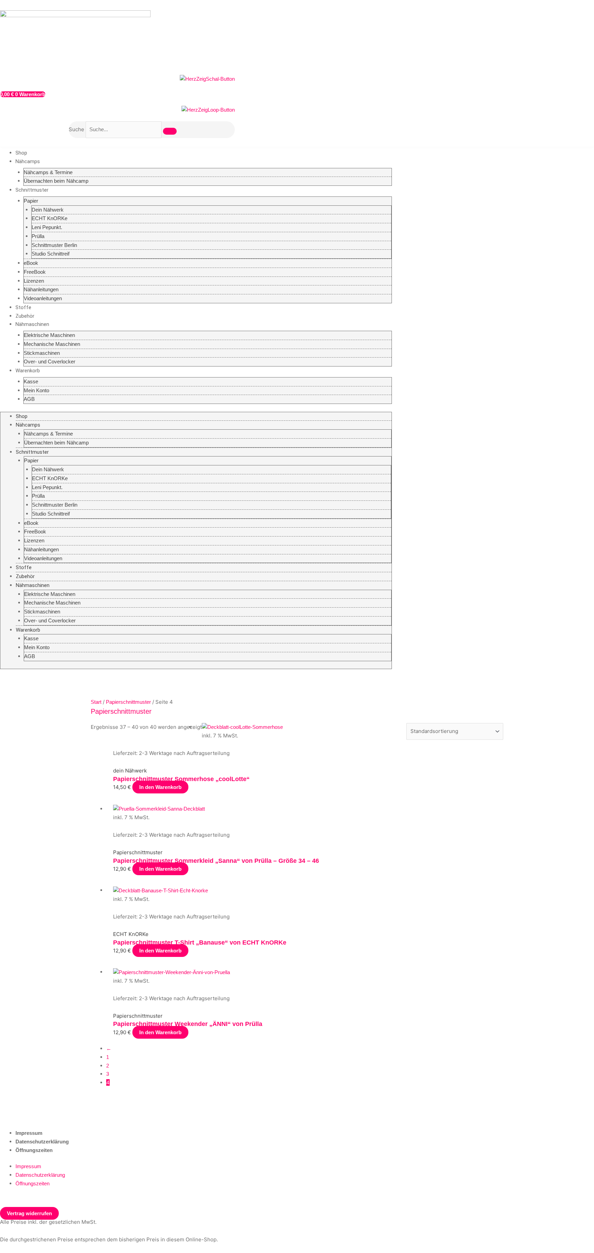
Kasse (31, 381)
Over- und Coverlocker (49, 361)
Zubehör (24, 316)
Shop (21, 153)
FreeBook (35, 272)
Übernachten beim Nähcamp (56, 181)
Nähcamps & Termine (48, 172)
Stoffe (23, 307)
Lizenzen (34, 281)
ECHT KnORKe (49, 218)
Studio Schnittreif (50, 254)
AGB (29, 399)
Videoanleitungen (43, 298)
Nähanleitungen (41, 289)
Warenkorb (27, 371)
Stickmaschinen (42, 353)
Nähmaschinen (32, 324)
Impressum (28, 1133)
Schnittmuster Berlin (54, 245)
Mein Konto (36, 390)
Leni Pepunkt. (47, 227)
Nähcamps (27, 161)
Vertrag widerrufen (29, 1213)
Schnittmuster (31, 190)
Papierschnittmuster (128, 702)
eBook (31, 263)
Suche (76, 129)
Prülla (38, 236)
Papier (31, 201)
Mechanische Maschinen (52, 344)
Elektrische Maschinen (49, 335)
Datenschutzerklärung (42, 1141)
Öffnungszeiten (34, 1150)
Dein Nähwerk (48, 210)
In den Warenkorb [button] (160, 787)
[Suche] (170, 131)
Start (96, 702)
